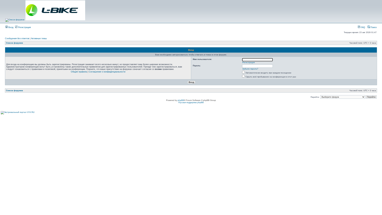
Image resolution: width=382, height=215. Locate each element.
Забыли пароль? (250, 69)
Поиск (373, 27)
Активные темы (39, 38)
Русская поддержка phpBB (191, 102)
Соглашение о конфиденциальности (107, 71)
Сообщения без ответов (17, 38)
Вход (10, 27)
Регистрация (24, 27)
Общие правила (79, 71)
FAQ (362, 27)
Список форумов (14, 43)
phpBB (181, 100)
